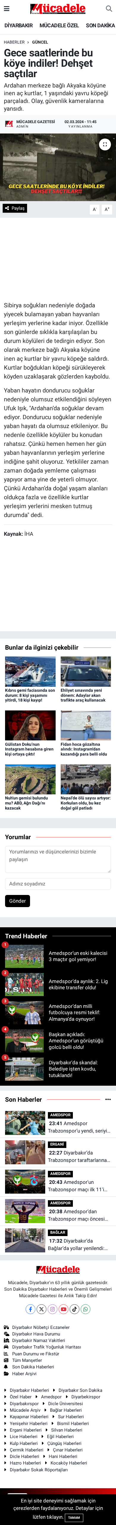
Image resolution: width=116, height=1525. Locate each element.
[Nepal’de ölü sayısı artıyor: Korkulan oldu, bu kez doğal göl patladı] (86, 779)
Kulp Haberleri (24, 1443)
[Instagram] (52, 1309)
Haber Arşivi (24, 1373)
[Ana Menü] (7, 9)
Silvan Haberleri (66, 1430)
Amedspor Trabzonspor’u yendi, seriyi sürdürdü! (77, 1127)
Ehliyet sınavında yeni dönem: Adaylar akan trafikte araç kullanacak (83, 695)
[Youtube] (63, 1309)
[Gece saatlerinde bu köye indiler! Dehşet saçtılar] (58, 167)
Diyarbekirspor (85, 1397)
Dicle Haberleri (24, 1456)
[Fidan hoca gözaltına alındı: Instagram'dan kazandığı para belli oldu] (86, 725)
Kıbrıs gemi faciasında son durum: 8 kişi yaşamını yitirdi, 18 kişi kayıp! (30, 695)
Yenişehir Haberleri (29, 1423)
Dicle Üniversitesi (65, 1403)
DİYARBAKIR (18, 25)
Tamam (74, 1518)
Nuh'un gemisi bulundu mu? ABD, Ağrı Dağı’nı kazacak (26, 803)
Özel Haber (21, 1397)
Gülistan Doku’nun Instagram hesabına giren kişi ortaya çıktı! (29, 749)
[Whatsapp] (85, 1309)
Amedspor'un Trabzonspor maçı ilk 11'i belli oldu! (76, 1186)
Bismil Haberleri (73, 1423)
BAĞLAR (57, 1232)
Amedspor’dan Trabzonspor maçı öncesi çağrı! (76, 1215)
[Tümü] (108, 1099)
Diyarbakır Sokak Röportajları (39, 1469)
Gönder (17, 901)
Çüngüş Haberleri (64, 1443)
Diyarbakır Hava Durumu (36, 1334)
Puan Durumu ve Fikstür (35, 1354)
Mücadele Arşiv (25, 1410)
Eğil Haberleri (60, 1436)
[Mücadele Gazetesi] (57, 8)
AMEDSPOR (60, 1115)
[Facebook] (30, 1309)
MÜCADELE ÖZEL (59, 25)
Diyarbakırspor (24, 1403)
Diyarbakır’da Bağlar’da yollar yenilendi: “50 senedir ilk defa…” (76, 1245)
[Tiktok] (74, 1309)
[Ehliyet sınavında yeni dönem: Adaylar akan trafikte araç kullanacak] (86, 671)
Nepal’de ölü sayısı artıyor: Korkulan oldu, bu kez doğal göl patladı (86, 803)
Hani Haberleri (63, 1456)
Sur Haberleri (71, 1416)
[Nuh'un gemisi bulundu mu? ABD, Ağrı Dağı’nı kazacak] (30, 779)
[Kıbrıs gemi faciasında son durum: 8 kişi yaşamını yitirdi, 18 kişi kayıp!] (30, 671)
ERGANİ (57, 1144)
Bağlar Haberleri (66, 1410)
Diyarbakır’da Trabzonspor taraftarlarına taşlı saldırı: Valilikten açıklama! (77, 1157)
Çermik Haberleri (26, 1450)
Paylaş (18, 208)
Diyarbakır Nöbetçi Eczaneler (41, 1327)
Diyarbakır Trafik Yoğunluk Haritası (46, 1347)
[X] (41, 1309)
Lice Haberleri (23, 1436)
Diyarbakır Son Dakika (80, 1390)
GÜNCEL (40, 42)
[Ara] (109, 9)
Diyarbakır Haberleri (29, 1390)
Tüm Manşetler (27, 1360)
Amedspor (51, 1397)
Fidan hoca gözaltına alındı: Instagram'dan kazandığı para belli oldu (84, 749)
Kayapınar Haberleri (29, 1416)
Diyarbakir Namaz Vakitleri (38, 1340)
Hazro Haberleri (25, 1463)
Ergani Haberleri (26, 1430)
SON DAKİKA (100, 25)
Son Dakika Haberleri (33, 1367)
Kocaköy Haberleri (69, 1463)
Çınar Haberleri (68, 1450)
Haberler (14, 42)
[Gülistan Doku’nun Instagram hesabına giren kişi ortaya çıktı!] (30, 725)
